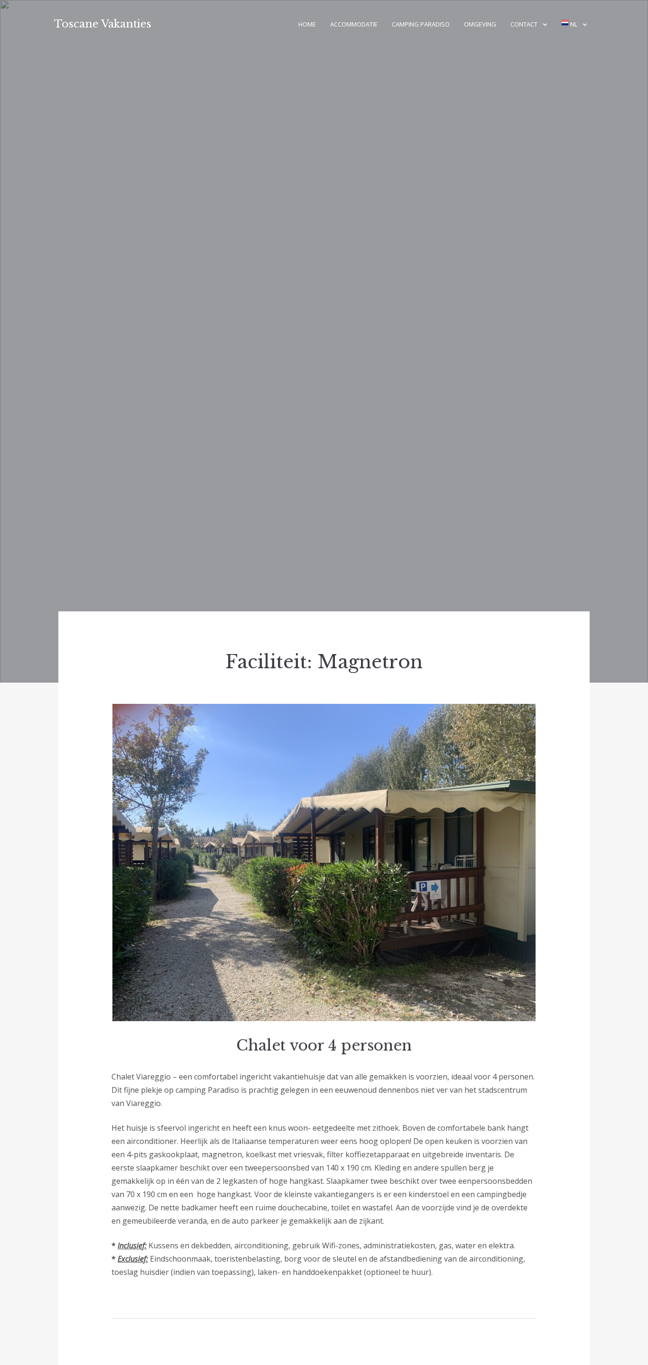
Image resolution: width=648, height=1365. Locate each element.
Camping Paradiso (421, 24)
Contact (523, 24)
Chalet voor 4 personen (324, 1045)
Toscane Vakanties (102, 24)
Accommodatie (354, 24)
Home (307, 24)
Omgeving (480, 24)
